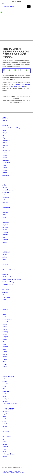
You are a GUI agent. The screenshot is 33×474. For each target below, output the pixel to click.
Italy (3, 342)
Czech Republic (7, 319)
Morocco (5, 148)
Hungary (5, 337)
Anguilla (4, 254)
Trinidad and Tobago (8, 282)
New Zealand (6, 297)
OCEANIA (5, 289)
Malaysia (5, 212)
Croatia (4, 317)
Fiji (3, 294)
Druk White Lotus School (17, 86)
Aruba (4, 259)
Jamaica (5, 274)
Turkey (4, 366)
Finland (4, 327)
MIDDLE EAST (7, 436)
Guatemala (5, 391)
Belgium (4, 314)
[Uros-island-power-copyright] (11, 70)
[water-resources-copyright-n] (5, 70)
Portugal (4, 356)
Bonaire (4, 267)
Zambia (4, 173)
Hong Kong (5, 197)
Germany (5, 332)
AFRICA (5, 118)
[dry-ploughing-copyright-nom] (16, 70)
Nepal (4, 217)
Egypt (4, 130)
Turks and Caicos (7, 284)
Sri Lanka (5, 227)
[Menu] (28, 6)
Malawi (4, 143)
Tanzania (5, 165)
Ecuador (5, 426)
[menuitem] (28, 6)
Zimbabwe (5, 175)
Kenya (4, 135)
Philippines (5, 222)
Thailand (5, 235)
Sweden (4, 364)
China (4, 195)
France (4, 329)
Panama (5, 401)
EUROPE (5, 309)
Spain (4, 361)
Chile (4, 421)
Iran (3, 439)
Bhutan (4, 187)
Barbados (5, 264)
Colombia (5, 424)
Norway (4, 351)
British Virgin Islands (8, 269)
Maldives (5, 215)
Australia (5, 292)
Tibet (3, 237)
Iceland (4, 339)
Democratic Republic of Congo (11, 128)
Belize (4, 379)
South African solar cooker (23, 84)
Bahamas (5, 262)
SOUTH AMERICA (8, 409)
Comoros (5, 125)
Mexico (4, 396)
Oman (4, 449)
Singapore (5, 225)
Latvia (4, 344)
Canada (4, 381)
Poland (4, 354)
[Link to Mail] (29, 469)
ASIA (4, 185)
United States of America (9, 404)
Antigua (4, 257)
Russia (4, 359)
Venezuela (5, 431)
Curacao (5, 272)
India (3, 200)
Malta (4, 349)
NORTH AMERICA (8, 376)
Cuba (4, 386)
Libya (4, 138)
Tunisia (4, 168)
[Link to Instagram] (26, 469)
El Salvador (5, 389)
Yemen (4, 456)
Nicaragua (5, 399)
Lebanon (5, 446)
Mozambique (6, 150)
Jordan (4, 444)
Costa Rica (5, 384)
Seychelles (5, 160)
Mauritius (5, 145)
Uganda (4, 170)
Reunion (4, 155)
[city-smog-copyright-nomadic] (28, 70)
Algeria (4, 120)
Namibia (4, 153)
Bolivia (4, 416)
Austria (4, 312)
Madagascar (6, 140)
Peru (3, 429)
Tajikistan (5, 232)
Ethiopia (4, 133)
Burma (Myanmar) (8, 190)
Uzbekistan (5, 240)
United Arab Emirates (8, 454)
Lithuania (5, 347)
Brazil (4, 419)
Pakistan (5, 220)
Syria (4, 451)
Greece (4, 334)
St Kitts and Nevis (7, 277)
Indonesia (5, 202)
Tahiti (4, 299)
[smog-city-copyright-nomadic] (22, 70)
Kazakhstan (6, 207)
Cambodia (5, 192)
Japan (4, 205)
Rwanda (4, 158)
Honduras (5, 394)
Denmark (5, 322)
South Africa (6, 163)
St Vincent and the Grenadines (11, 279)
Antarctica (5, 411)
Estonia (4, 324)
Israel (4, 441)
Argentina (5, 414)
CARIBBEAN (6, 252)
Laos (3, 210)
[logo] (13, 6)
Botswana (5, 123)
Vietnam (4, 242)
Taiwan (4, 230)
